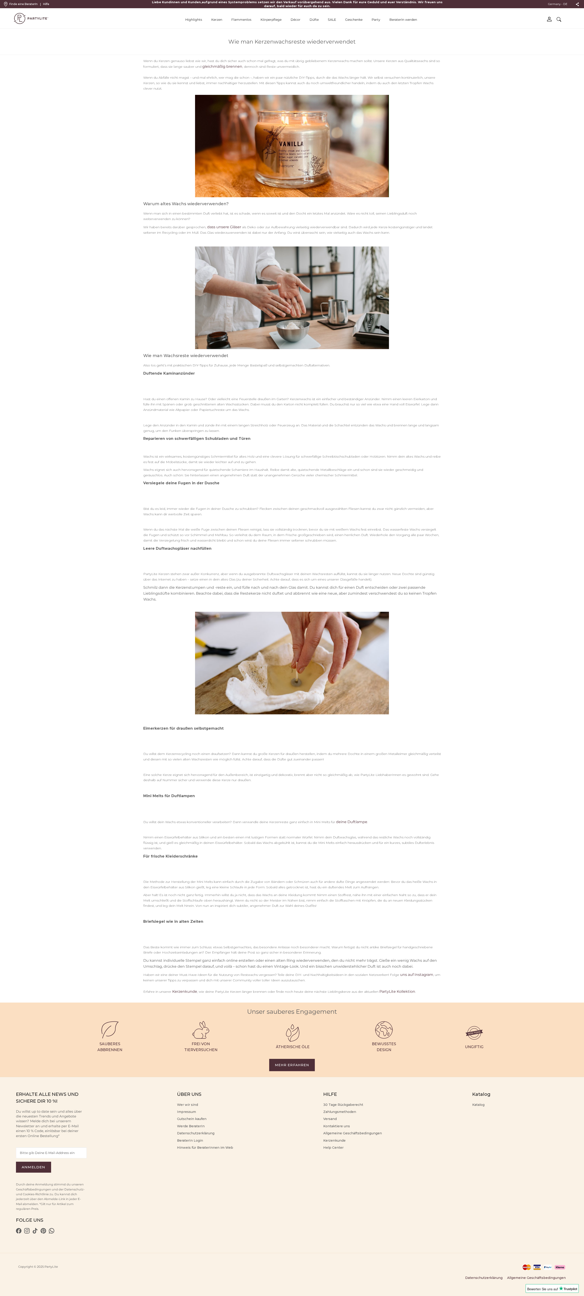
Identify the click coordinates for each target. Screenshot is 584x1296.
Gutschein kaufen (191, 1119)
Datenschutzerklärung (195, 1133)
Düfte (314, 20)
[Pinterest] (43, 1232)
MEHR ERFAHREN (292, 1065)
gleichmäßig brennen (222, 66)
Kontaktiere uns (336, 1126)
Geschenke (353, 20)
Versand (330, 1119)
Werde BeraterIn (191, 1126)
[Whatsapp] (51, 1232)
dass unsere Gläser (224, 227)
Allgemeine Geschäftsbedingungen (352, 1133)
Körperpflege (271, 20)
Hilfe (46, 4)
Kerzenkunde (184, 991)
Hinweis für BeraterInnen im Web (205, 1148)
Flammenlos (241, 20)
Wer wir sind (187, 1105)
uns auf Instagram (416, 974)
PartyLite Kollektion (397, 991)
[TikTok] (35, 1232)
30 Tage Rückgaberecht (343, 1105)
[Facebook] (18, 1232)
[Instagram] (27, 1232)
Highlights (193, 20)
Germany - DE (558, 4)
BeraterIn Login (190, 1140)
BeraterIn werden (403, 20)
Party (376, 20)
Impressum (186, 1112)
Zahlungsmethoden (339, 1112)
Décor (295, 20)
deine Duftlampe (351, 822)
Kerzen (216, 20)
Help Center (333, 1148)
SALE (332, 20)
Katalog (478, 1105)
